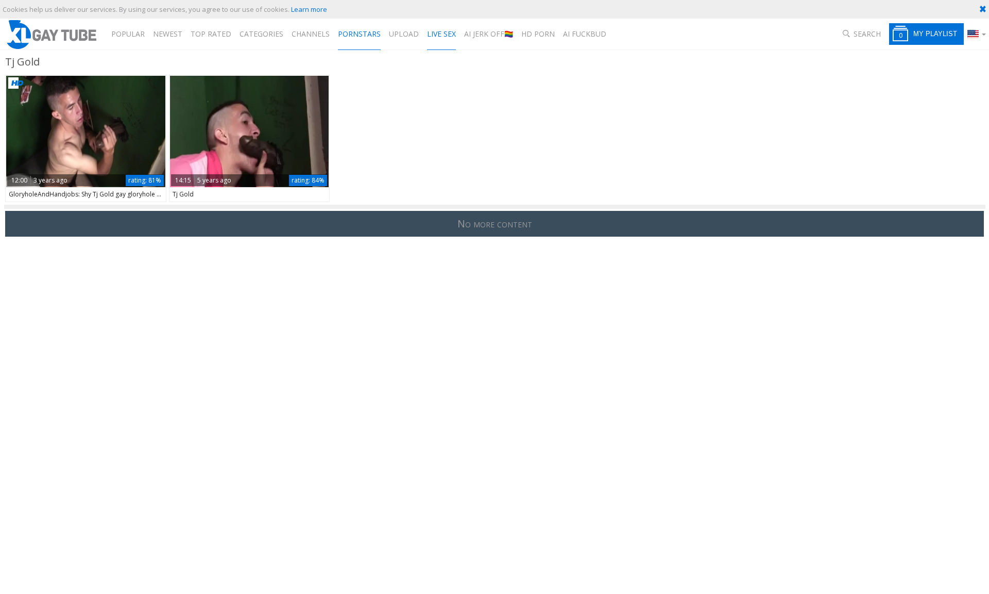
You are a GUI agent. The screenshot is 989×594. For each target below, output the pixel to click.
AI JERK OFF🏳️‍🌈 (488, 34)
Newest (167, 34)
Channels (311, 34)
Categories (261, 34)
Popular (128, 34)
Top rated (211, 34)
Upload (404, 34)
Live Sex (441, 34)
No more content (494, 223)
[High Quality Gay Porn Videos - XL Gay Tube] (51, 34)
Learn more (309, 9)
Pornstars (359, 34)
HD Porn (538, 34)
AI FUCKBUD (584, 34)
